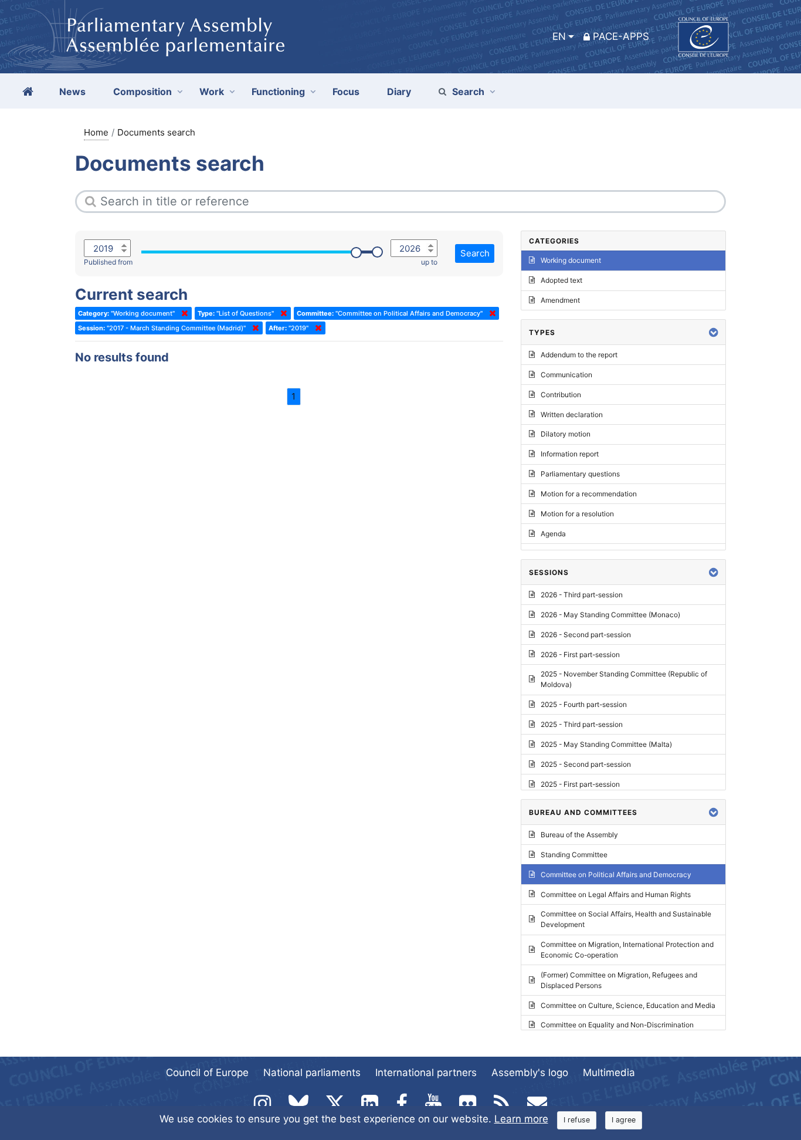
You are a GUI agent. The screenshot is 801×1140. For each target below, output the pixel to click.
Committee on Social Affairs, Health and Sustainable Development (626, 919)
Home (96, 132)
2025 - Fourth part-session (584, 704)
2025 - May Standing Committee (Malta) (606, 744)
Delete (182, 313)
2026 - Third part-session (582, 594)
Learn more (521, 1119)
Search (468, 91)
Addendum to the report (579, 354)
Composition (142, 91)
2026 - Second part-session (586, 634)
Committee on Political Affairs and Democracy (616, 874)
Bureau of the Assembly (579, 834)
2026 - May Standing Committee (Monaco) (610, 614)
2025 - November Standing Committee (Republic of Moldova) (624, 679)
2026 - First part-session (580, 654)
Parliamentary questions (580, 473)
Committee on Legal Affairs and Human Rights (616, 894)
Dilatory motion (565, 433)
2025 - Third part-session (582, 724)
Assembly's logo (529, 1072)
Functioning (278, 91)
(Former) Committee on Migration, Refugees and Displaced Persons (619, 980)
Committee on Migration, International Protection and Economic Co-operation (627, 949)
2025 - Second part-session (586, 764)
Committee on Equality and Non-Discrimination (617, 1024)
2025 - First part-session (580, 784)
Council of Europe (207, 1072)
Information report (570, 453)
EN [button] (559, 36)
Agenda (553, 533)
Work (211, 91)
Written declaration (572, 414)
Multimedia (609, 1072)
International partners (426, 1072)
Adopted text (561, 280)
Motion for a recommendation (589, 493)
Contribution (561, 394)
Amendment (560, 300)
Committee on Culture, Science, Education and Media (628, 1005)
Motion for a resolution (577, 513)
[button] (713, 332)
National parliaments (312, 1072)
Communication (566, 374)
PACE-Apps (621, 36)
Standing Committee (574, 854)
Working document (571, 260)
